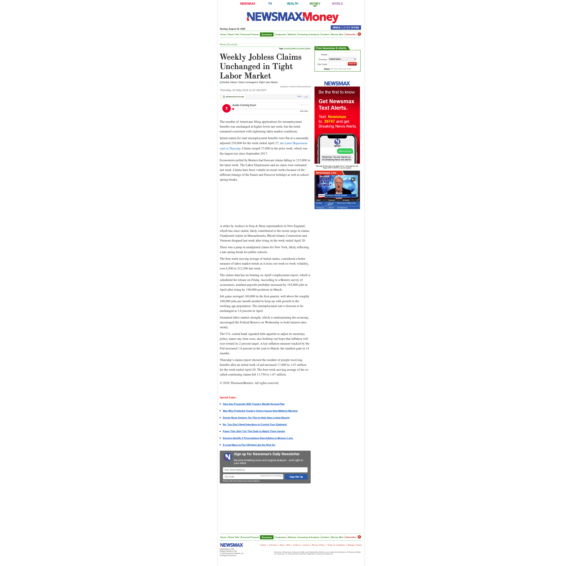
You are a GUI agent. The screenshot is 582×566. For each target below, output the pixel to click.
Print (299, 96)
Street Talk (233, 34)
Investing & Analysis (308, 34)
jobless (295, 49)
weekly (287, 49)
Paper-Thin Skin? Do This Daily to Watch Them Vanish (254, 431)
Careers (306, 544)
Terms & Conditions (336, 544)
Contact (263, 544)
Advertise (273, 544)
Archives (297, 544)
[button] (359, 34)
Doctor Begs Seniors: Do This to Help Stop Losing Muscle (256, 417)
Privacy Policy (318, 544)
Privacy (226, 481)
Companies (280, 34)
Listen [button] (318, 200)
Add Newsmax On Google (235, 97)
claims (302, 49)
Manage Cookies (355, 544)
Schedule (346, 200)
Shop (282, 544)
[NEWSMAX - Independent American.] (293, 17)
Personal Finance (250, 34)
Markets (292, 34)
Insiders (325, 34)
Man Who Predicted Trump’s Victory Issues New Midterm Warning (260, 411)
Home (223, 34)
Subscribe (350, 34)
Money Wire (337, 34)
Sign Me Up (296, 476)
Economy (267, 34)
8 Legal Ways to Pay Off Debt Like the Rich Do (249, 445)
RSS (288, 544)
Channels (331, 200)
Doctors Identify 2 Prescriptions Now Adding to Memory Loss (258, 438)
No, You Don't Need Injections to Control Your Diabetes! (255, 424)
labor (308, 49)
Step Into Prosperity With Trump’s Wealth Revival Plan (254, 404)
